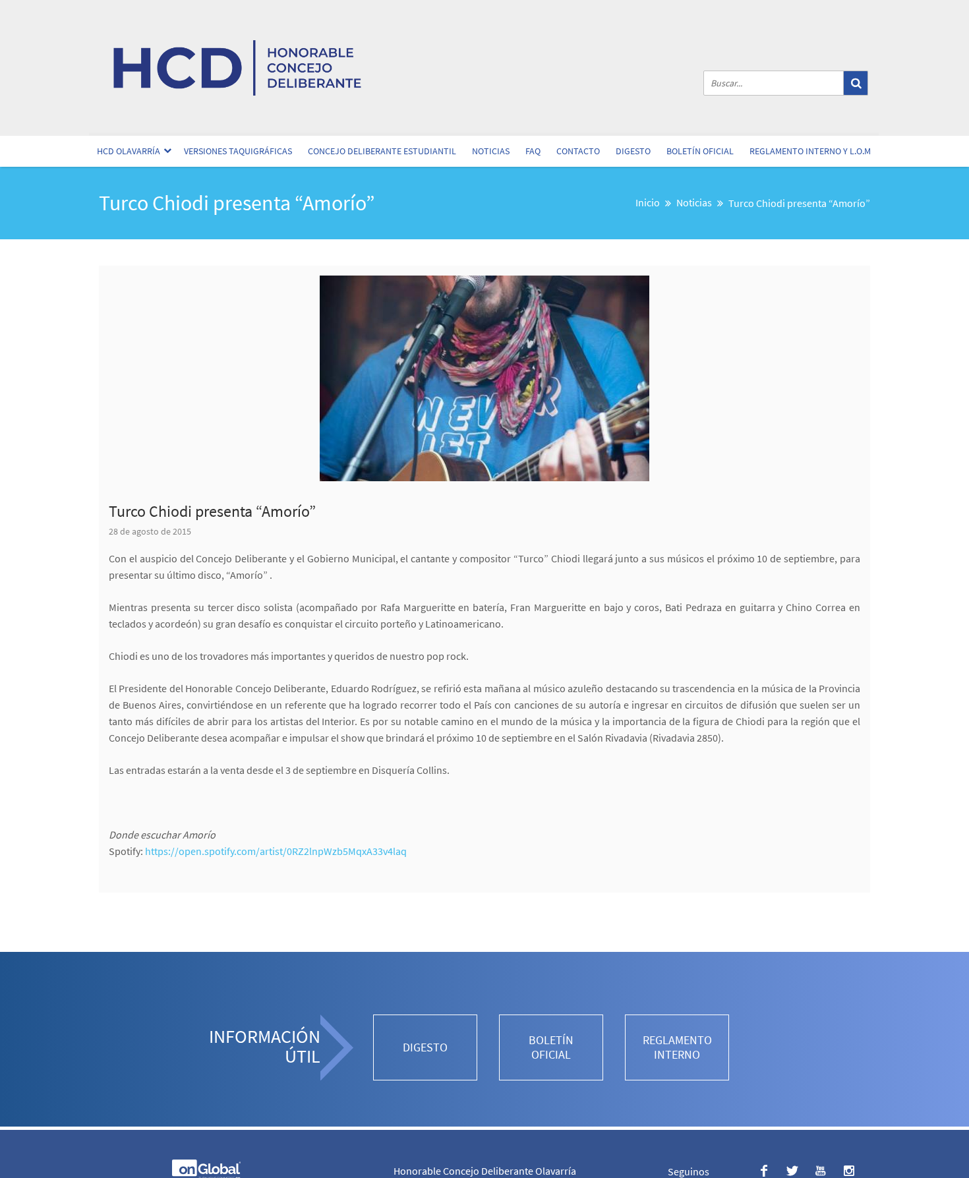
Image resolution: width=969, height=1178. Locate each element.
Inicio (647, 202)
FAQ (533, 151)
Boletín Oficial (700, 151)
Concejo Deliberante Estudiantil (382, 151)
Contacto (578, 151)
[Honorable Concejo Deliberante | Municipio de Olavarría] (237, 68)
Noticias (491, 151)
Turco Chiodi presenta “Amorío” (212, 511)
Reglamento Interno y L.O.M (810, 151)
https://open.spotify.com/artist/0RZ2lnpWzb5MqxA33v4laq (276, 851)
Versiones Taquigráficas (238, 151)
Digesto (633, 151)
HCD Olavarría (128, 151)
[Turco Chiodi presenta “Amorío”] (484, 378)
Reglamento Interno (677, 1047)
